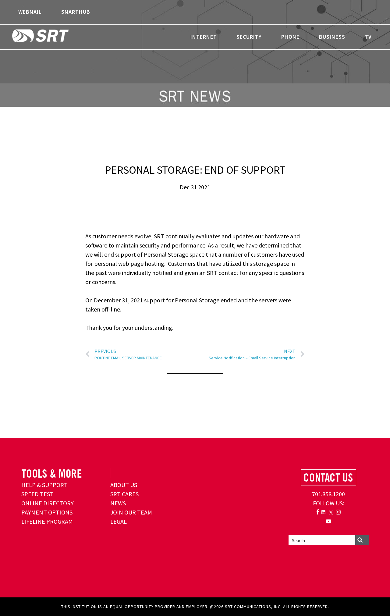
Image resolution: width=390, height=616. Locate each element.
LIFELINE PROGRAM (47, 521)
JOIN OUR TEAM (131, 512)
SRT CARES (124, 494)
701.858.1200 (328, 494)
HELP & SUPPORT (44, 485)
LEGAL (118, 521)
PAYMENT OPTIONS (47, 512)
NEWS (118, 503)
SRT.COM (59, 36)
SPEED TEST (37, 494)
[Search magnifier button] (362, 540)
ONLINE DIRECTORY (47, 503)
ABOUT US (123, 485)
